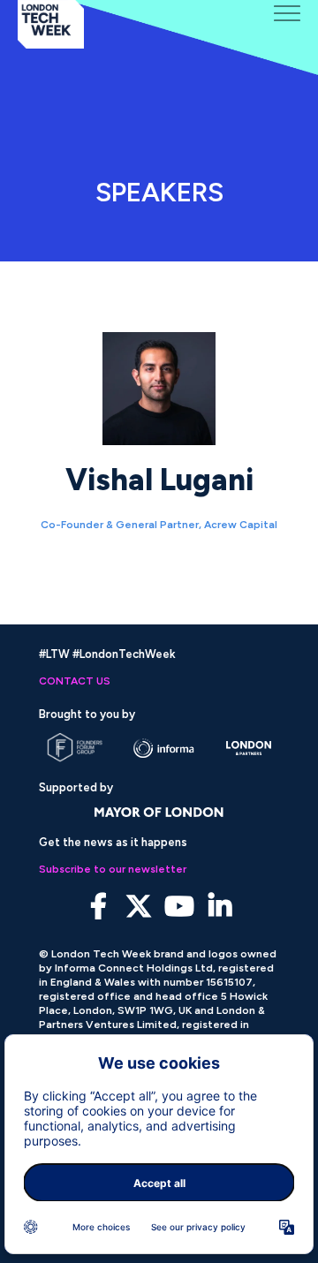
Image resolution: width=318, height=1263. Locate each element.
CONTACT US (74, 681)
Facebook (98, 907)
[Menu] (287, 13)
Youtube (180, 907)
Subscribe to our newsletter (112, 869)
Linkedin (220, 907)
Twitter (139, 907)
